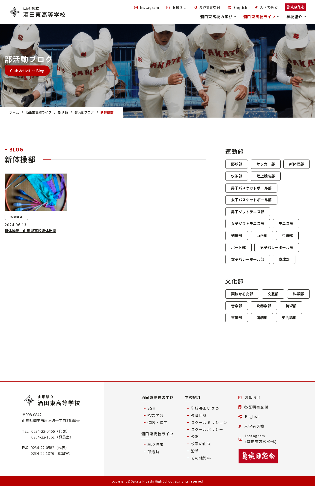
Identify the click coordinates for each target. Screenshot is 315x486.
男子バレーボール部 (276, 247)
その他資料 (201, 458)
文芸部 (273, 293)
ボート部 (238, 247)
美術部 (291, 305)
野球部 (236, 164)
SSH (151, 408)
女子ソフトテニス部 (247, 223)
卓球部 (284, 259)
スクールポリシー (207, 429)
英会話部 (289, 317)
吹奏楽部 (263, 305)
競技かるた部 (242, 293)
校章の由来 (201, 443)
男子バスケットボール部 (251, 188)
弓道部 (287, 235)
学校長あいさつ (205, 408)
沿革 (195, 450)
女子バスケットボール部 (251, 199)
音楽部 (236, 305)
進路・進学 (157, 422)
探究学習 (155, 415)
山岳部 (261, 235)
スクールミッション (209, 422)
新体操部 (296, 164)
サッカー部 (265, 164)
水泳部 (236, 176)
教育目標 (199, 415)
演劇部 (261, 317)
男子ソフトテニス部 (247, 211)
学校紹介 (193, 397)
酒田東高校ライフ (157, 433)
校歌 (195, 436)
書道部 (236, 317)
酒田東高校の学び (157, 397)
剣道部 (236, 235)
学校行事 (155, 444)
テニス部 (286, 223)
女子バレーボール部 (247, 259)
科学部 (298, 293)
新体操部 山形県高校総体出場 (30, 230)
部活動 (153, 451)
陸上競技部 (265, 176)
